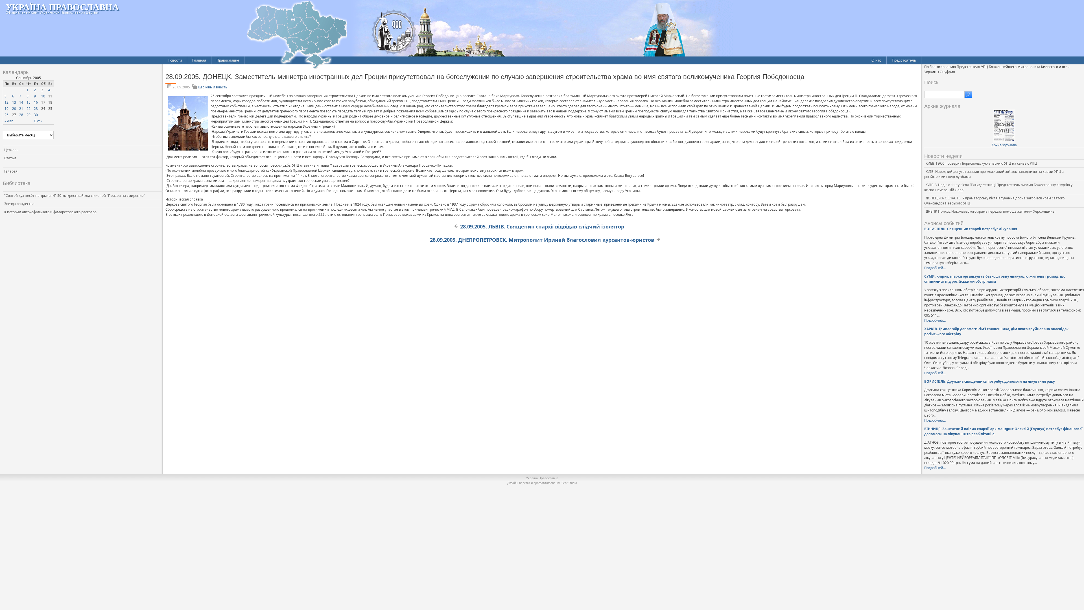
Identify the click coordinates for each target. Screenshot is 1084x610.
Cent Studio (569, 483)
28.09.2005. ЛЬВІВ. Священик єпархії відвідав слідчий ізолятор (542, 226)
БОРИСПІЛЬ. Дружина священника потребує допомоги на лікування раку (989, 381)
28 (21, 114)
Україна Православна (62, 6)
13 (14, 102)
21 (21, 108)
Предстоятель (904, 60)
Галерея (11, 171)
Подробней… (935, 267)
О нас (876, 60)
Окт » (38, 121)
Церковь (11, 149)
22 (28, 108)
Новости (175, 60)
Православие (228, 60)
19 (6, 108)
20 (14, 108)
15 (28, 102)
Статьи (10, 158)
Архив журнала (1004, 145)
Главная (199, 60)
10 (43, 96)
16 (36, 102)
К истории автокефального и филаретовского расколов (50, 212)
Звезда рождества (19, 203)
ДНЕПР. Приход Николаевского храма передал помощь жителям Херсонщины (990, 211)
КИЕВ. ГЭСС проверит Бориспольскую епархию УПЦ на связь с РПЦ (981, 163)
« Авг (9, 121)
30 (36, 114)
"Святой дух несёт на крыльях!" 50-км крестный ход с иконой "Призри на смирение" (74, 195)
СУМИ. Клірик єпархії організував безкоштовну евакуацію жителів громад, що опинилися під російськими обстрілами (994, 279)
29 (28, 114)
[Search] (968, 94)
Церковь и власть (212, 87)
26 (6, 114)
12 (6, 102)
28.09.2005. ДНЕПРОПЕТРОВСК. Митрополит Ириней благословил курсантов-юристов (542, 239)
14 (21, 102)
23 (36, 108)
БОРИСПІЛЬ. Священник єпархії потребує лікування (970, 228)
